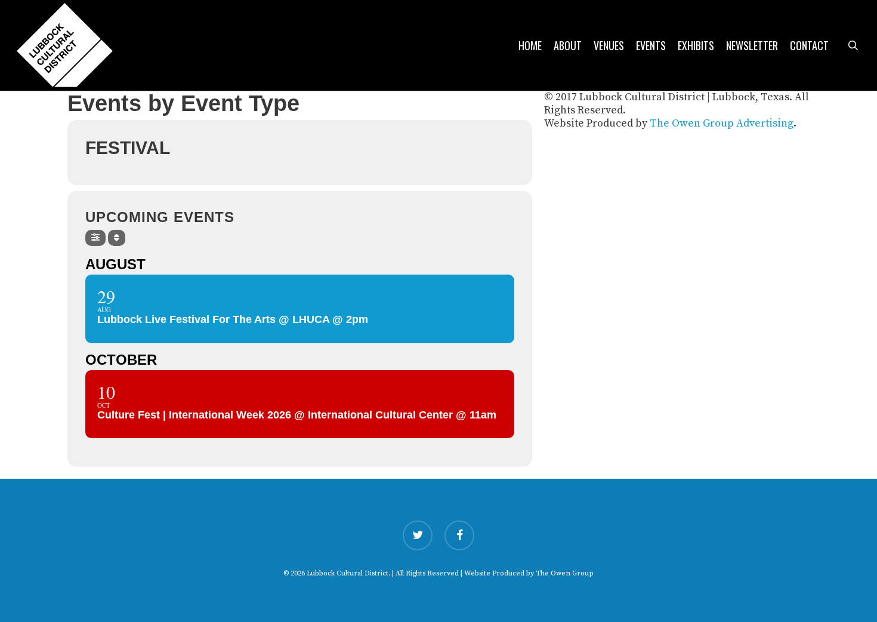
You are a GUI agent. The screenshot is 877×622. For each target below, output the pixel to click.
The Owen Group (565, 573)
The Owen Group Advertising (721, 123)
